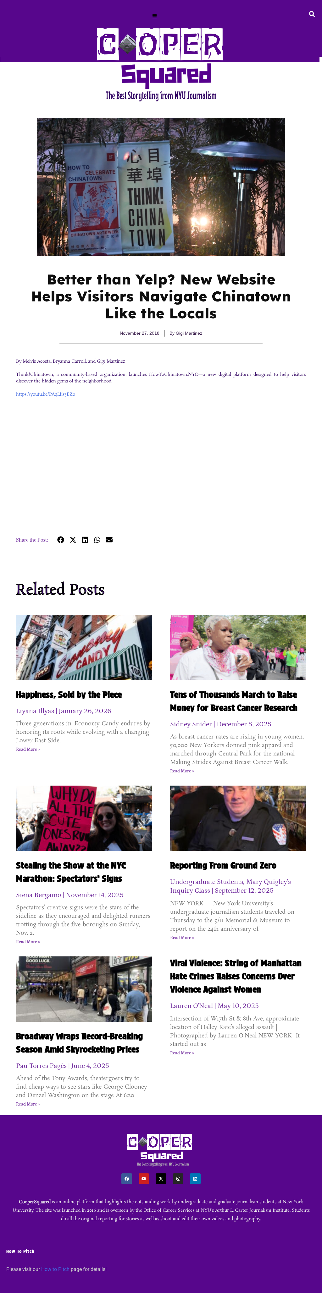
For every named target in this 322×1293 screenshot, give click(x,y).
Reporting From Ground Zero (223, 865)
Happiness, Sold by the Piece (69, 694)
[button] (155, 16)
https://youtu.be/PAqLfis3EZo (45, 394)
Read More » (28, 749)
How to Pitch (55, 1269)
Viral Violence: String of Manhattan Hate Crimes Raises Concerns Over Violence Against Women (236, 976)
